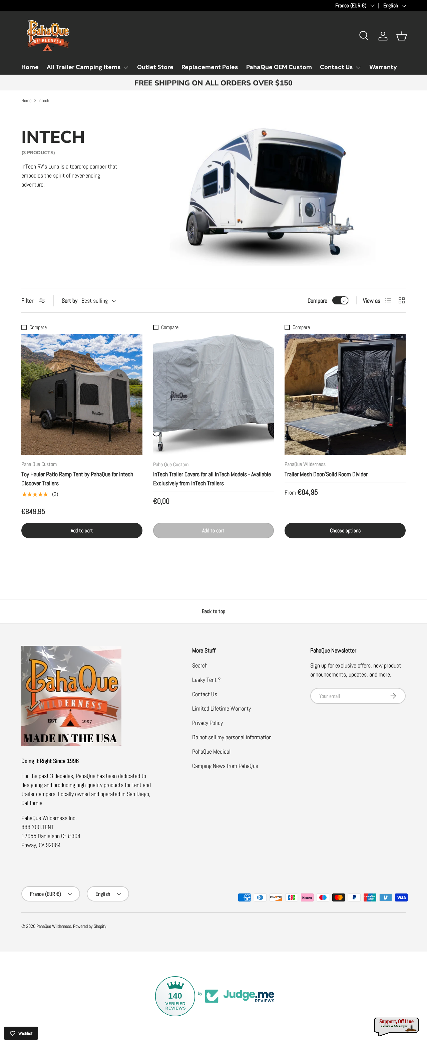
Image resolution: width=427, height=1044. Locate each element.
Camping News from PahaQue (225, 766)
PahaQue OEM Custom (279, 67)
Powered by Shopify (89, 926)
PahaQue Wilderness (53, 926)
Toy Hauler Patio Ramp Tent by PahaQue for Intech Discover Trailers (77, 478)
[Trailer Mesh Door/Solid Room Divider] (345, 394)
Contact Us (336, 67)
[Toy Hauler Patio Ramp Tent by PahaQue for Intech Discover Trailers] (81, 394)
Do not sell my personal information (232, 737)
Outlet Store (155, 67)
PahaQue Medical (211, 751)
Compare (317, 300)
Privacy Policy (207, 723)
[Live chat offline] (397, 1027)
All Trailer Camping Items (84, 67)
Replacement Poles (209, 67)
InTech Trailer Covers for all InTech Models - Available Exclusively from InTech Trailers (212, 478)
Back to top (213, 611)
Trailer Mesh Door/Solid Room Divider (326, 474)
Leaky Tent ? (206, 680)
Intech (43, 100)
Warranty (383, 67)
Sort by (69, 300)
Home (30, 67)
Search (199, 665)
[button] (401, 36)
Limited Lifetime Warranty (221, 708)
